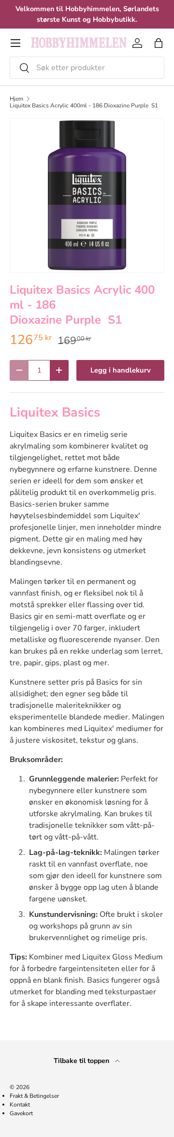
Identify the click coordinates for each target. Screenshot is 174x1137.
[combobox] (87, 67)
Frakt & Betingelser (34, 1096)
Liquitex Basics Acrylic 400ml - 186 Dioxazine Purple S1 (84, 105)
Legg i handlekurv (120, 370)
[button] (158, 43)
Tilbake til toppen (82, 1060)
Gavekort (21, 1113)
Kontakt (20, 1104)
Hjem (16, 99)
